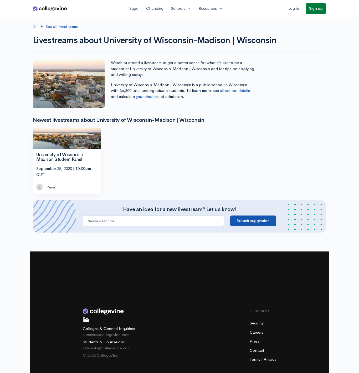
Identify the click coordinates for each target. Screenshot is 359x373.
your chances (148, 96)
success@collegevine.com (106, 334)
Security (257, 323)
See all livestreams (61, 26)
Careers (256, 332)
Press (254, 341)
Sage (133, 8)
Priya (50, 187)
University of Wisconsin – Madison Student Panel (61, 157)
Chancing (154, 8)
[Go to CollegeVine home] (50, 9)
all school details (235, 90)
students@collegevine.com (107, 347)
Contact (257, 350)
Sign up (316, 8)
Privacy (270, 359)
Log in (293, 8)
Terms (255, 359)
